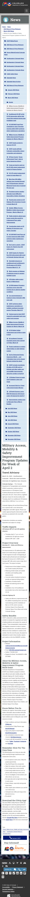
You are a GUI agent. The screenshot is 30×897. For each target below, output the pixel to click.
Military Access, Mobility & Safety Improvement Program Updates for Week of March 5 (15, 137)
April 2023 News (12, 408)
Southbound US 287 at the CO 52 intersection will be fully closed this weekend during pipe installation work (16, 117)
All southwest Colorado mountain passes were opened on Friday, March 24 (16, 340)
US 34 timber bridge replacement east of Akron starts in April (16, 332)
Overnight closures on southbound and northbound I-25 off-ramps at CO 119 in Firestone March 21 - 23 (16, 264)
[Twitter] (6, 873)
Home (4, 27)
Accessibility (6, 887)
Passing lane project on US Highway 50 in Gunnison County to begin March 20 (16, 202)
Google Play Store (12, 817)
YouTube (10, 743)
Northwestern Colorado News (15, 62)
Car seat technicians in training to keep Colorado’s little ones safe (16, 298)
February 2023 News (13, 94)
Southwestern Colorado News (15, 70)
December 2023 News (13, 439)
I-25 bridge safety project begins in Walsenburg (15, 280)
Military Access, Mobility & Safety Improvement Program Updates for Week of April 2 (15, 108)
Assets (11, 102)
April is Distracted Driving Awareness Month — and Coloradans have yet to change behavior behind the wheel (16, 358)
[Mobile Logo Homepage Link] (15, 4)
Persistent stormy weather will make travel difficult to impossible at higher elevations (16, 194)
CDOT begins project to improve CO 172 (15, 144)
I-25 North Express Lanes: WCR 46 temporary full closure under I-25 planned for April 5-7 (16, 394)
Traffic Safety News (12, 74)
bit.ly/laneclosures (16, 737)
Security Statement (7, 889)
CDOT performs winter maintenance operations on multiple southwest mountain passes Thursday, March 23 (15, 307)
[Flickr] (3, 877)
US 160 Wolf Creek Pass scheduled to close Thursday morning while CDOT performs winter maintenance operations (16, 128)
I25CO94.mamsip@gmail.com (17, 650)
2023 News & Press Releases (12, 29)
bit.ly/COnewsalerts (11, 733)
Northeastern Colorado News (15, 66)
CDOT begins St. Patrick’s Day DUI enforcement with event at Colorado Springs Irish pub (16, 255)
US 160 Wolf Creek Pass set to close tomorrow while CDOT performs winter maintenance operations (16, 238)
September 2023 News (14, 427)
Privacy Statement (17, 887)
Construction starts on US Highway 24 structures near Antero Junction (15, 228)
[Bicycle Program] (10, 863)
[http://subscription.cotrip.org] (15, 848)
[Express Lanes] (4, 863)
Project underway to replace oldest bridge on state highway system (16, 349)
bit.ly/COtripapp (9, 728)
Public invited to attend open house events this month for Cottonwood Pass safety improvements (16, 219)
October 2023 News (13, 431)
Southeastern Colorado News (15, 58)
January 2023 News (13, 90)
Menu (27, 11)
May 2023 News (12, 412)
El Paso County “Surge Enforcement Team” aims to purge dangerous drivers (15, 159)
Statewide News (11, 77)
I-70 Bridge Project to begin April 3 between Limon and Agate (16, 379)
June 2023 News (12, 416)
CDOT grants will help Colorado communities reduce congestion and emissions (15, 151)
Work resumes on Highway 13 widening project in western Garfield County (16, 273)
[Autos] (25, 863)
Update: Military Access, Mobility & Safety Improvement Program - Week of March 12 (15, 210)
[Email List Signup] (25, 873)
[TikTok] (14, 873)
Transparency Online (8, 891)
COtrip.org (8, 724)
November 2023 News (13, 435)
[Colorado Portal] (14, 895)
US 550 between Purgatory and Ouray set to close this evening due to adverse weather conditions (16, 288)
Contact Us (8, 869)
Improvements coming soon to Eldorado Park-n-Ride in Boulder (16, 402)
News (9, 27)
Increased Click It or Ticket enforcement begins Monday (15, 386)
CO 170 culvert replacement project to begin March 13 (16, 174)
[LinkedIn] (21, 873)
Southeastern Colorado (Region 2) (14, 831)
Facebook (17, 741)
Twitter (11, 741)
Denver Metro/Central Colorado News (14, 53)
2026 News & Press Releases (15, 44)
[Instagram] (10, 873)
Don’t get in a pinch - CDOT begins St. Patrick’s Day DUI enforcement (16, 247)
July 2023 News (12, 420)
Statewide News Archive (13, 81)
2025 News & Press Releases (15, 48)
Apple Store (9, 819)
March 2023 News (9, 31)
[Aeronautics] (17, 863)
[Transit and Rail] (14, 863)
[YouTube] (17, 873)
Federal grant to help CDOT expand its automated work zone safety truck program (16, 316)
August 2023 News (13, 424)
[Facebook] (3, 873)
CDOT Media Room (12, 41)
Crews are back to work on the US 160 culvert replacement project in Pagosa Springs (16, 167)
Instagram (23, 741)
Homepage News (6, 833)
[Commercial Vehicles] (6, 866)
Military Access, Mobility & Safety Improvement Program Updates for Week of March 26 (15, 324)
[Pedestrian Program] (3, 866)
